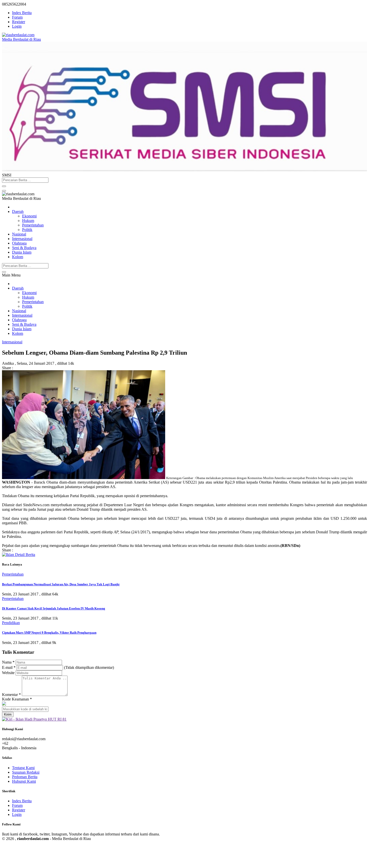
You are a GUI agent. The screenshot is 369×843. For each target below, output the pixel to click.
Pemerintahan (33, 225)
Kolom (17, 257)
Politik (27, 229)
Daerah (18, 211)
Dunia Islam (21, 252)
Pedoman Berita (24, 777)
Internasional (22, 239)
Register (18, 22)
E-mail (9, 667)
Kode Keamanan (17, 699)
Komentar (11, 694)
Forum (17, 17)
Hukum (28, 220)
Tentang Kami (23, 768)
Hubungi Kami (24, 781)
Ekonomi (29, 216)
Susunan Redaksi (25, 772)
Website (8, 673)
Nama (8, 662)
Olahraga (19, 243)
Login (17, 26)
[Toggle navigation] (4, 191)
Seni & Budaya (24, 248)
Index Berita (22, 13)
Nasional (19, 234)
